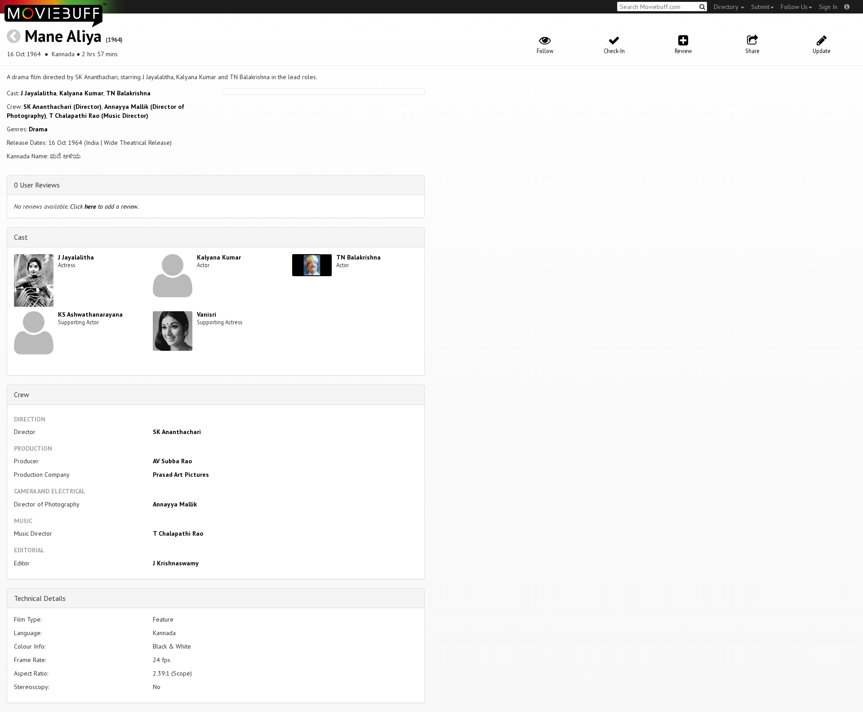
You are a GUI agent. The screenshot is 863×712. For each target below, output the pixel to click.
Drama (38, 129)
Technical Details (40, 598)
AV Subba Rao (172, 461)
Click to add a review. (104, 206)
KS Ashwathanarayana (90, 314)
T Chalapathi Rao (178, 533)
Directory (727, 7)
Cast (21, 237)
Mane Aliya (63, 35)
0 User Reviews (37, 184)
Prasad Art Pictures (181, 474)
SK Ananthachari (177, 432)
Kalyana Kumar (81, 93)
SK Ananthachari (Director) (62, 107)
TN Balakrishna (128, 93)
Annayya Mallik (175, 504)
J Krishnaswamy (176, 563)
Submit (760, 7)
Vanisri (206, 314)
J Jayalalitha (39, 93)
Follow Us (794, 7)
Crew (21, 394)
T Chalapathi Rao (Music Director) (98, 116)
